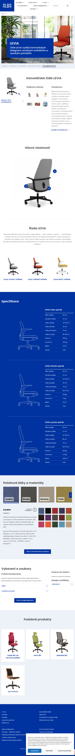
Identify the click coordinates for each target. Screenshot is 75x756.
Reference (5, 723)
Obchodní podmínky (46, 732)
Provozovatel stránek (46, 729)
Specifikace (13, 66)
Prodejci (4, 717)
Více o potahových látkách (37, 552)
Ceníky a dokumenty (9, 737)
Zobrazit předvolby (64, 751)
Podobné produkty (49, 66)
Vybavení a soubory (34, 66)
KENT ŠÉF (37, 655)
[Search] (67, 6)
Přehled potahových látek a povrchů (14, 735)
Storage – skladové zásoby (11, 732)
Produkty (19, 2)
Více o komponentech (25, 600)
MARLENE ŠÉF (62, 655)
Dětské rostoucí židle (46, 720)
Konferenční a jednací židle (48, 717)
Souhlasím (35, 751)
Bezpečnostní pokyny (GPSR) (11, 740)
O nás (45, 2)
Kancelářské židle (45, 712)
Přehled (5, 66)
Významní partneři (8, 720)
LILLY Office (13, 691)
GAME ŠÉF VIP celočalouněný (13, 656)
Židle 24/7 (42, 715)
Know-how (32, 2)
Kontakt (33, 9)
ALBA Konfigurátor (40, 6)
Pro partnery (22, 6)
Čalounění (22, 66)
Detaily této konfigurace (6, 101)
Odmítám (49, 751)
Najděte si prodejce (59, 130)
